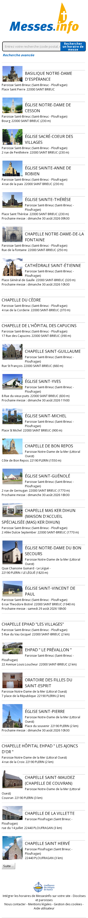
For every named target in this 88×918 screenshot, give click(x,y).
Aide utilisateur (44, 908)
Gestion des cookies (68, 904)
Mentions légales (39, 904)
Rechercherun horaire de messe (73, 46)
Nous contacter (15, 904)
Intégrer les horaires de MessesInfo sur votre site (36, 896)
